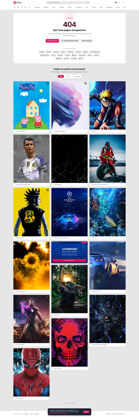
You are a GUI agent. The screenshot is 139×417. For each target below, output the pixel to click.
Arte (87, 7)
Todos (60, 76)
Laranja (74, 58)
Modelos (85, 52)
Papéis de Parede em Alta (71, 40)
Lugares (67, 55)
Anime (69, 7)
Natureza (56, 52)
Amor (53, 7)
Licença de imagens (34, 414)
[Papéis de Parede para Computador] (25, 7)
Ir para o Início (53, 40)
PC (68, 76)
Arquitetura (79, 7)
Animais (62, 7)
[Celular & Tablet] (29, 7)
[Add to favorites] (47, 83)
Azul (101, 7)
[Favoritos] (22, 7)
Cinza (66, 58)
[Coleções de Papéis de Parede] (18, 7)
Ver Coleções (88, 40)
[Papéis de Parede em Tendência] (14, 7)
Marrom (59, 58)
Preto (75, 55)
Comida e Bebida (95, 52)
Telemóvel (77, 76)
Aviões (94, 7)
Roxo (81, 58)
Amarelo (46, 7)
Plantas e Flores (45, 55)
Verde (96, 55)
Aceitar (86, 411)
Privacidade (25, 414)
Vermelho (82, 55)
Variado (49, 52)
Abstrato (37, 7)
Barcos (118, 7)
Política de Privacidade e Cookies (58, 413)
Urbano (63, 52)
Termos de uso (17, 414)
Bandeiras (109, 7)
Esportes (60, 55)
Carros (53, 55)
